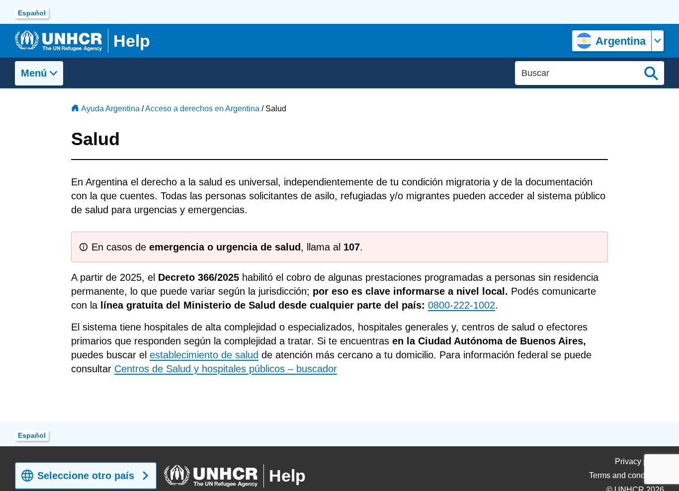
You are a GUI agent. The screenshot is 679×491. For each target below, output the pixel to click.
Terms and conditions (626, 475)
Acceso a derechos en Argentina (202, 108)
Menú (34, 73)
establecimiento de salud (204, 354)
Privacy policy (639, 461)
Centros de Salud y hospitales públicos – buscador (225, 368)
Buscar (651, 73)
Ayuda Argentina (110, 108)
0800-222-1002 (461, 305)
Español (32, 13)
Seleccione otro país (85, 475)
